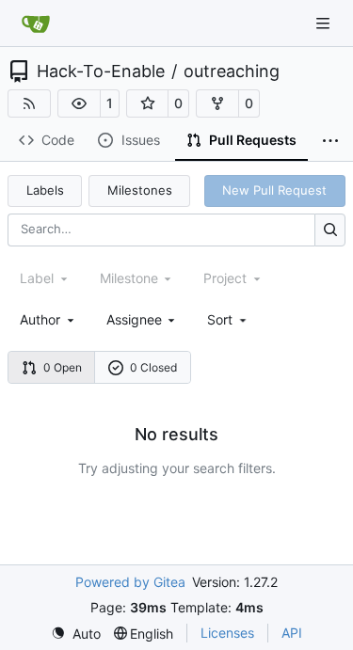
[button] (79, 103)
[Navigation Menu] (325, 23)
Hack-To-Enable (101, 71)
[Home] (35, 23)
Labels (45, 190)
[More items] (330, 141)
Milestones (139, 190)
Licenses (227, 633)
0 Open (62, 367)
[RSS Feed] (29, 103)
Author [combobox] (40, 319)
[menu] (228, 319)
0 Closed (153, 367)
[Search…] (329, 230)
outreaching (232, 71)
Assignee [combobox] (134, 319)
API (291, 633)
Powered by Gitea (130, 582)
